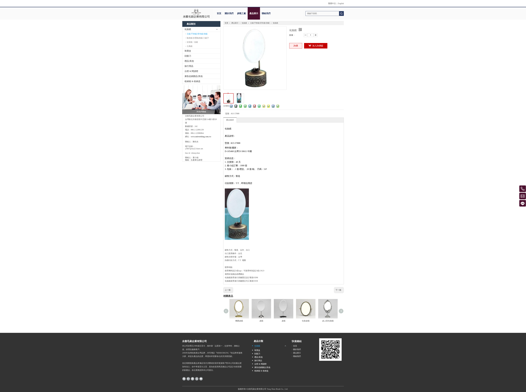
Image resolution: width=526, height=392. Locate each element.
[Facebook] (184, 378)
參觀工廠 (241, 13)
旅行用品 (189, 66)
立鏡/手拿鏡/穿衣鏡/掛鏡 (197, 34)
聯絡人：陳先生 (191, 142)
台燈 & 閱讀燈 (191, 71)
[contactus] (201, 99)
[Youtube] (201, 378)
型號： (228, 114)
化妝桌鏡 (306, 321)
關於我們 (229, 13)
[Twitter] (196, 378)
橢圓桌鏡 (239, 321)
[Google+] (188, 378)
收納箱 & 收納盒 (192, 81)
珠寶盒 (188, 51)
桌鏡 (261, 321)
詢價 (296, 46)
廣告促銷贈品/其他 (194, 76)
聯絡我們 (266, 13)
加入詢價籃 (317, 46)
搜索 (341, 13)
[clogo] (196, 13)
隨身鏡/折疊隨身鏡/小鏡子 (198, 38)
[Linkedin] (192, 378)
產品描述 (230, 120)
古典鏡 (189, 46)
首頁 (219, 13)
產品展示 (253, 13)
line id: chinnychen (192, 153)
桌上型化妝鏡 (328, 321)
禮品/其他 (189, 61)
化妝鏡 (188, 29)
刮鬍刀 (188, 56)
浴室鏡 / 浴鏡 (192, 42)
